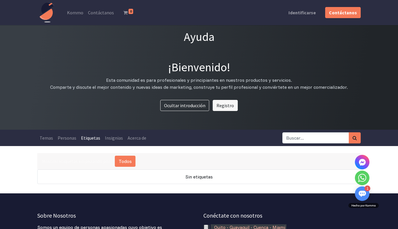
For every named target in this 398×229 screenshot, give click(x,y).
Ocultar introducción (184, 105)
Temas (46, 138)
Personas (67, 138)
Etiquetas (90, 138)
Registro (225, 105)
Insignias (114, 138)
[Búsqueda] (355, 137)
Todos (125, 161)
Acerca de (137, 138)
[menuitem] (75, 12)
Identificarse (302, 12)
